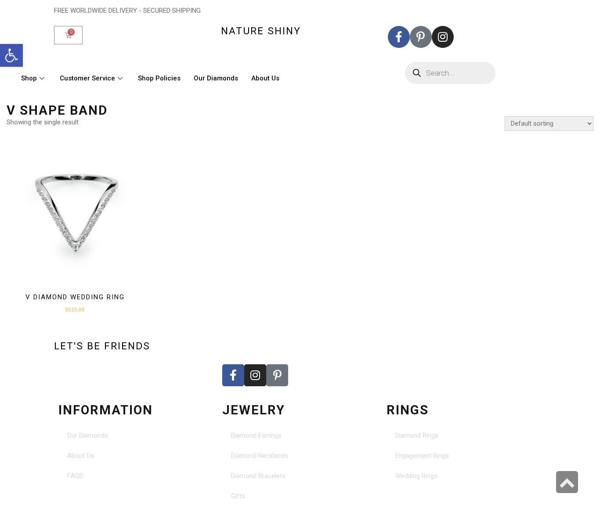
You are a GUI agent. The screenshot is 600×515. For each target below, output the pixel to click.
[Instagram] (443, 37)
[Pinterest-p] (421, 37)
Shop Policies (159, 78)
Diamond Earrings (256, 435)
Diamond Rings (416, 435)
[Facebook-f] (399, 37)
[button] (11, 55)
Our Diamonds (216, 78)
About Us (265, 78)
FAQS (75, 476)
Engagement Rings (422, 456)
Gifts (238, 496)
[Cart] (68, 35)
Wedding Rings (416, 476)
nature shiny (261, 30)
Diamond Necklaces (259, 456)
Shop (29, 78)
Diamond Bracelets (258, 476)
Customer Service (87, 78)
